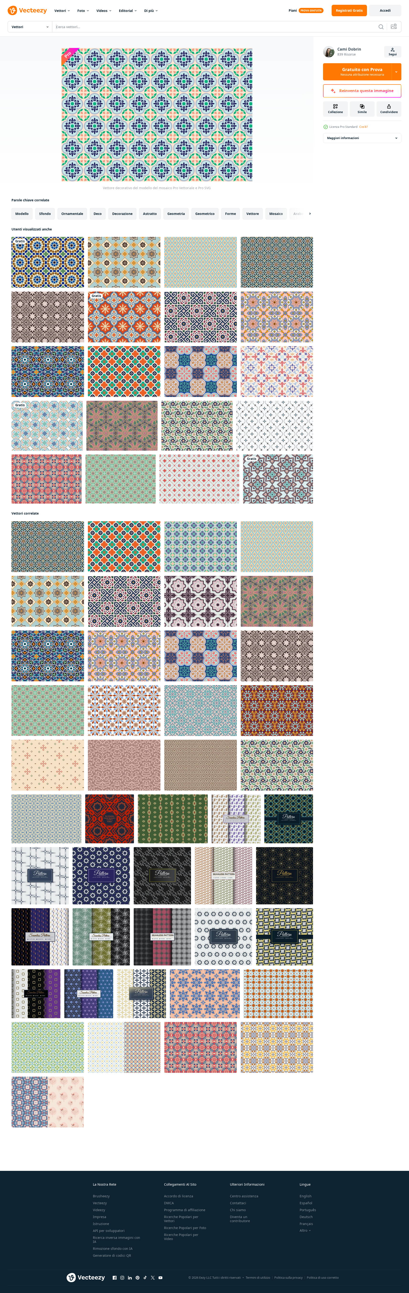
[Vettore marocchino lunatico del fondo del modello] (47, 262)
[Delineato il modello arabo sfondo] (200, 765)
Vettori (60, 10)
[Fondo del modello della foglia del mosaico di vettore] (200, 710)
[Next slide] (305, 213)
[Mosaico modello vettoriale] (200, 371)
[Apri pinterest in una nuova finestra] (137, 1278)
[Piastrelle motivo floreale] (199, 479)
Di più (149, 10)
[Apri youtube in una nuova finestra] (160, 1278)
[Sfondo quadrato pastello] (278, 993)
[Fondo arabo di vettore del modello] (124, 371)
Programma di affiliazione (184, 1210)
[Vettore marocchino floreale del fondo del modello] (200, 317)
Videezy (99, 1210)
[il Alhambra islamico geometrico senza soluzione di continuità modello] (109, 818)
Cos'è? (363, 127)
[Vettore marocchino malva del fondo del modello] (47, 317)
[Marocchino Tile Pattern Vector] (200, 262)
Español (306, 1203)
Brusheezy (101, 1196)
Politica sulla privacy (288, 1277)
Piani (293, 10)
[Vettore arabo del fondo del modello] (277, 317)
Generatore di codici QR (112, 1255)
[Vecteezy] (27, 10)
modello (22, 213)
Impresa (99, 1217)
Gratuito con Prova (362, 72)
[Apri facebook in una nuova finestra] (115, 1278)
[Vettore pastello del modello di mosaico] (124, 710)
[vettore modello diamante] (277, 710)
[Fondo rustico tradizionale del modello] (173, 818)
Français (306, 1223)
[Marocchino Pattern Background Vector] (124, 262)
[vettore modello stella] (197, 426)
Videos (101, 10)
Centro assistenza (244, 1196)
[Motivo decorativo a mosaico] (124, 1047)
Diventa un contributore (240, 1219)
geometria (176, 213)
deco (98, 213)
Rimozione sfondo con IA (113, 1248)
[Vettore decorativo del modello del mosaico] (200, 546)
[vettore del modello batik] (200, 601)
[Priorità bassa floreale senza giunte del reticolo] (274, 426)
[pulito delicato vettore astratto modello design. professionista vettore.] (40, 936)
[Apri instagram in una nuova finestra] (122, 1278)
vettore (252, 213)
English (306, 1196)
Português (308, 1210)
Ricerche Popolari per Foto (185, 1227)
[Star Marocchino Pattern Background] (278, 479)
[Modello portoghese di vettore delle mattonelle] (277, 1047)
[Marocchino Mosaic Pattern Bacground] (277, 262)
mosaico (276, 213)
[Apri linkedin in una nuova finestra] (130, 1278)
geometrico (205, 213)
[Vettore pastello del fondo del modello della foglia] (124, 765)
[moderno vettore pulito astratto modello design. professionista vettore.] (40, 875)
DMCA (169, 1203)
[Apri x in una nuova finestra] (153, 1278)
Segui (393, 54)
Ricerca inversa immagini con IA (116, 1239)
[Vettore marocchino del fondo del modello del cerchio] (47, 426)
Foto (81, 10)
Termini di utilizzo (258, 1277)
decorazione (122, 213)
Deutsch (306, 1217)
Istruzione (101, 1223)
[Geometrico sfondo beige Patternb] (47, 765)
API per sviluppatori (109, 1230)
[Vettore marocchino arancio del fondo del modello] (124, 317)
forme (230, 213)
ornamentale (72, 213)
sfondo (45, 213)
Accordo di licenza (178, 1196)
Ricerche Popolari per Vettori (181, 1219)
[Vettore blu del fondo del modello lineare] (46, 818)
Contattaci (238, 1203)
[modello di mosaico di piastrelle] (277, 371)
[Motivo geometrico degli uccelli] (47, 1102)
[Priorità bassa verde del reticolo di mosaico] (120, 479)
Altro (303, 1230)
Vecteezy (100, 1203)
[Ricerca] (381, 27)
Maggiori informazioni (343, 138)
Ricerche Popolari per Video (181, 1236)
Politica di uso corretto (323, 1277)
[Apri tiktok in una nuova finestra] (145, 1278)
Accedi (385, 10)
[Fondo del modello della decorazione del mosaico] (47, 371)
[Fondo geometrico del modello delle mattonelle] (46, 479)
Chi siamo (238, 1210)
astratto (150, 213)
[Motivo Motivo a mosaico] (47, 1047)
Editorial (126, 10)
